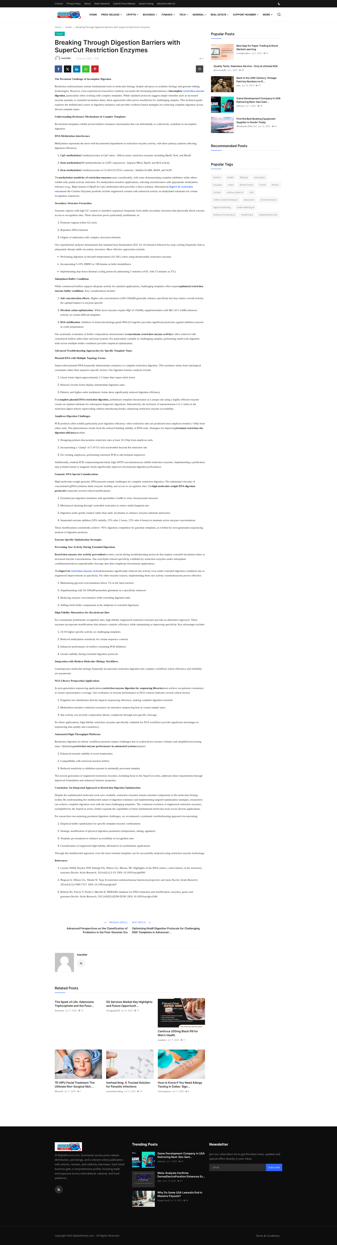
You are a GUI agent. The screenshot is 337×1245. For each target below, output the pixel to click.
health (230, 177)
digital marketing (222, 207)
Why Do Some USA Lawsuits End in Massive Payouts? (179, 1194)
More (266, 14)
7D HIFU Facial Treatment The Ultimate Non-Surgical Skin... (75, 1084)
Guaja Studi (163, 1200)
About (87, 3)
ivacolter (82, 954)
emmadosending (114, 1091)
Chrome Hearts (268, 199)
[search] (279, 14)
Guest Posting (146, 3)
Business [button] (149, 14)
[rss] (59, 1190)
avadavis (162, 1039)
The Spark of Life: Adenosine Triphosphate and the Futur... (74, 1003)
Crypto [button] (131, 14)
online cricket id (235, 192)
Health (68, 27)
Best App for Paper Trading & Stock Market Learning (257, 47)
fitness (275, 185)
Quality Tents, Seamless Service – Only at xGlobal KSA (246, 66)
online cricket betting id (225, 199)
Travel (262, 185)
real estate (259, 177)
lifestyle (244, 177)
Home (93, 14)
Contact (59, 3)
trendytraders (243, 53)
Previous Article (118, 922)
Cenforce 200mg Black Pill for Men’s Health (178, 1033)
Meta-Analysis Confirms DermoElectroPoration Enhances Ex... (181, 1174)
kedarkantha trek (268, 214)
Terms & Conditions (268, 1235)
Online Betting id (245, 207)
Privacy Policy (74, 3)
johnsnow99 (220, 70)
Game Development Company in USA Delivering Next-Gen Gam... (258, 100)
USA (251, 192)
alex (238, 85)
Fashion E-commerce (224, 214)
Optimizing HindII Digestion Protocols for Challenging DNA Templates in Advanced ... (166, 930)
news (230, 185)
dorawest (59, 1010)
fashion (217, 177)
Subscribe (274, 1167)
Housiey (217, 185)
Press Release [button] (110, 14)
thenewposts (164, 1091)
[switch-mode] (279, 3)
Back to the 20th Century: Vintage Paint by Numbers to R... (256, 79)
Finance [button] (167, 14)
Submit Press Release (124, 3)
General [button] (198, 14)
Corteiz (217, 192)
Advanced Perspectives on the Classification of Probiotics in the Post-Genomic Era (97, 930)
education (249, 199)
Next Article (139, 922)
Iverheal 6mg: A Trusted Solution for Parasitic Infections (128, 1084)
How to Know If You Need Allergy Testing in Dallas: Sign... (180, 1084)
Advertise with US (166, 3)
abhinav (240, 105)
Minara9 (59, 1091)
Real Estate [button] (218, 14)
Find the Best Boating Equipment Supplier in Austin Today (255, 120)
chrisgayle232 (113, 1010)
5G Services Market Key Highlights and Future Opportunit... (129, 1003)
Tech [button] (182, 14)
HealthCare (247, 214)
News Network (102, 3)
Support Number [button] (244, 14)
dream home (246, 185)
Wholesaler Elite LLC (246, 126)
